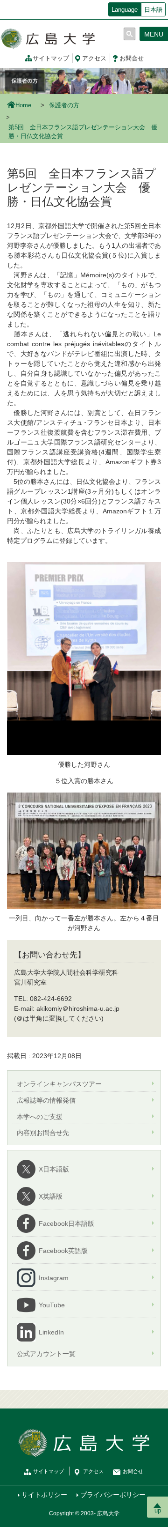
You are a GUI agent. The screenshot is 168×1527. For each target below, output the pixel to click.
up (157, 1510)
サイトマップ (51, 58)
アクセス (94, 58)
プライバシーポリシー (113, 1494)
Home (23, 105)
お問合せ (131, 58)
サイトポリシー (44, 1494)
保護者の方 (64, 105)
